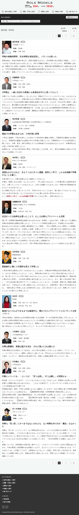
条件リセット (71, 17)
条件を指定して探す (9, 480)
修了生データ (7, 491)
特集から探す (7, 488)
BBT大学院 (6, 502)
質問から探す (7, 485)
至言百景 (6, 499)
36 (73, 36)
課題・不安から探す (9, 482)
